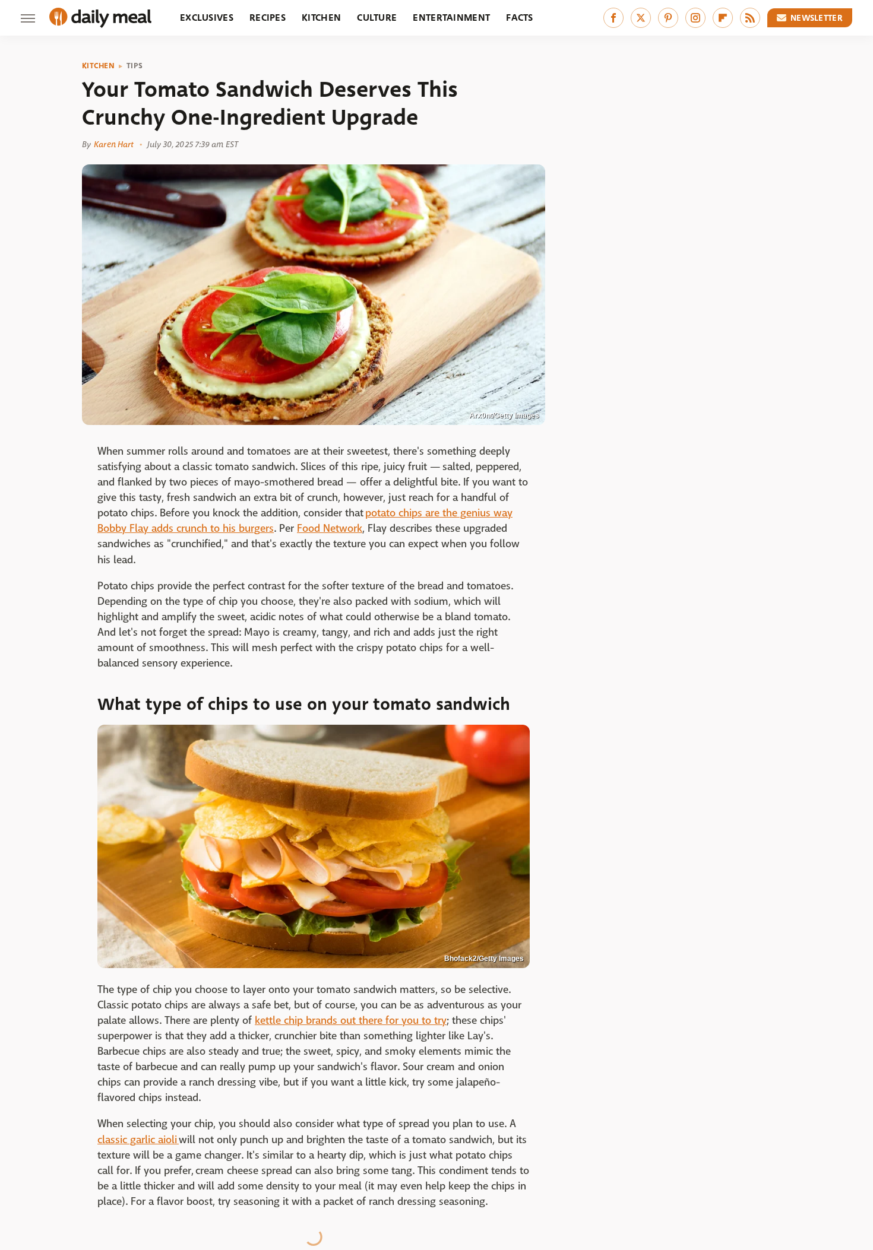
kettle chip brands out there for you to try (351, 1020)
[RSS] (750, 18)
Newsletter (816, 18)
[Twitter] (641, 18)
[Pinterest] (668, 18)
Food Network (329, 528)
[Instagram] (695, 18)
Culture (377, 17)
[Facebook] (613, 18)
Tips (134, 66)
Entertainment (451, 17)
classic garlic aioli (138, 1140)
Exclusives (206, 17)
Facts (519, 17)
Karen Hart (114, 144)
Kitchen (321, 17)
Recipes (267, 17)
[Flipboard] (723, 18)
